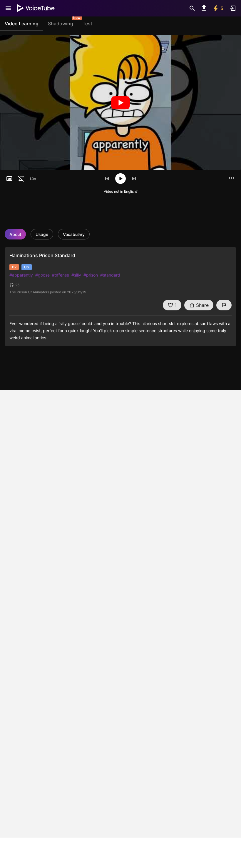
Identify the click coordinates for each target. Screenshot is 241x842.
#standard (110, 274)
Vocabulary (74, 234)
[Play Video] (120, 102)
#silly (76, 274)
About (15, 234)
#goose (42, 274)
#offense (60, 274)
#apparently (21, 274)
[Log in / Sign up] (232, 8)
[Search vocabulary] (192, 8)
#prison (90, 274)
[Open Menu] (8, 8)
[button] (9, 178)
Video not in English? (121, 191)
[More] (231, 178)
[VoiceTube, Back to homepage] (35, 8)
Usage (42, 234)
